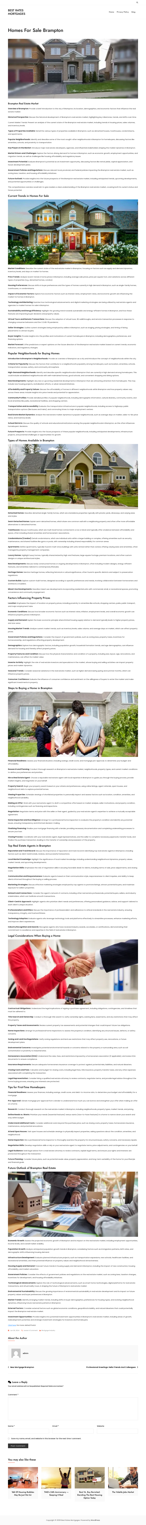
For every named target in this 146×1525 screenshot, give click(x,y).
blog (133, 12)
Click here (12, 1325)
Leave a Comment (31, 1330)
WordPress (95, 1520)
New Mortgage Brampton (22, 1367)
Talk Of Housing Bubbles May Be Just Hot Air (23, 1493)
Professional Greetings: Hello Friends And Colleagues (111, 1367)
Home (111, 12)
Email (55, 1426)
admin (25, 1353)
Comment (13, 1394)
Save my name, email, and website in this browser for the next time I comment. (46, 1438)
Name (11, 1426)
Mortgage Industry (48, 1330)
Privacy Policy (123, 12)
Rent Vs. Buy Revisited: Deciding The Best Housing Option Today (89, 1495)
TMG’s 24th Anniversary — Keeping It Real (56, 1493)
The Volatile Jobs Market (123, 1492)
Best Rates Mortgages (16, 12)
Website (100, 1426)
